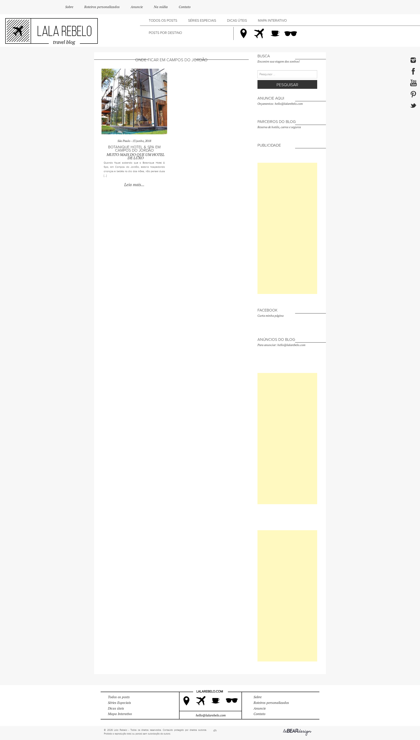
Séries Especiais (202, 21)
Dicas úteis (237, 21)
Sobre (69, 7)
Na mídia (161, 7)
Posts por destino (165, 33)
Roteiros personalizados (102, 7)
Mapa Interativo (272, 21)
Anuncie (137, 7)
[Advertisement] (287, 228)
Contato (185, 7)
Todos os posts (163, 21)
